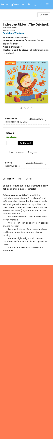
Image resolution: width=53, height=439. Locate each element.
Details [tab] (29, 178)
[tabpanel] (26, 221)
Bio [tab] (20, 178)
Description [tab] (8, 178)
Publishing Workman (14, 33)
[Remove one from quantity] (8, 143)
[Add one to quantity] (16, 143)
